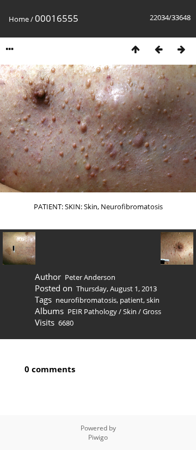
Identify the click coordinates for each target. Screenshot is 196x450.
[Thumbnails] (135, 49)
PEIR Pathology (92, 311)
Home (19, 19)
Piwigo (98, 437)
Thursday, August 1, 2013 (116, 288)
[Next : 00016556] (181, 49)
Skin (130, 311)
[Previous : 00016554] (158, 49)
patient (131, 300)
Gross (152, 311)
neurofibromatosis (86, 300)
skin (153, 300)
